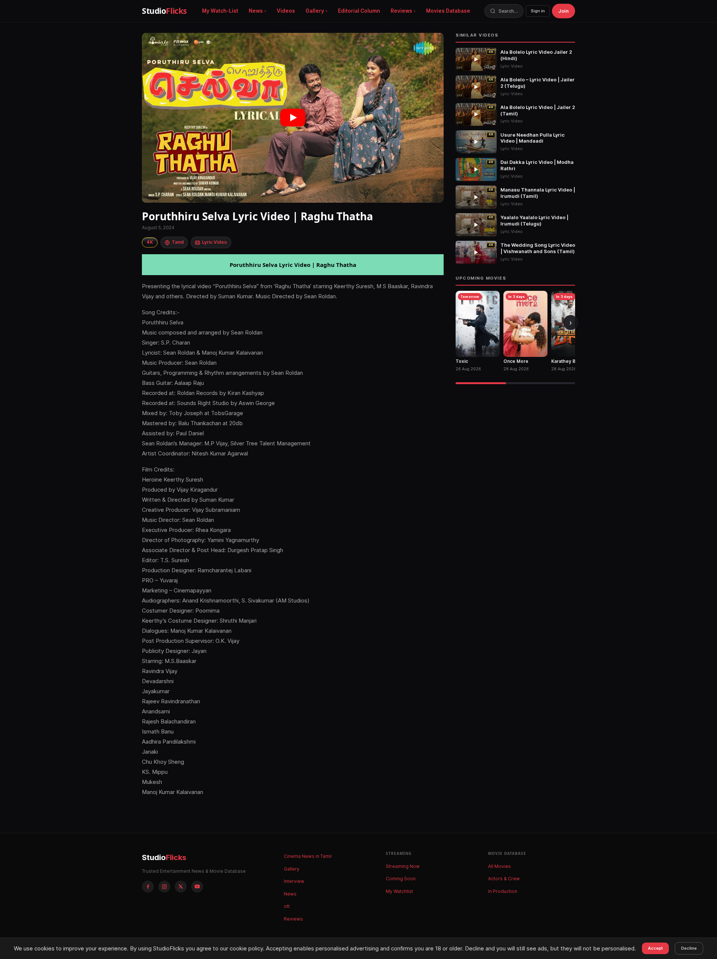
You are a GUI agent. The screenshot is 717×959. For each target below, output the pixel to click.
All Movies (499, 866)
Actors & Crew (504, 878)
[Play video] (293, 118)
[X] (181, 887)
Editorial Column (359, 11)
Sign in (538, 10)
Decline (689, 948)
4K (149, 242)
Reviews (401, 11)
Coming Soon (401, 878)
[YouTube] (197, 887)
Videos (286, 11)
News (256, 11)
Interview (294, 881)
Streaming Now (403, 866)
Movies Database (448, 11)
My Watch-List (220, 11)
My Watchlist (399, 891)
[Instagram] (164, 887)
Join (563, 11)
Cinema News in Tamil (308, 856)
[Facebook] (148, 887)
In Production (502, 891)
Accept (655, 948)
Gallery (314, 11)
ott (287, 906)
